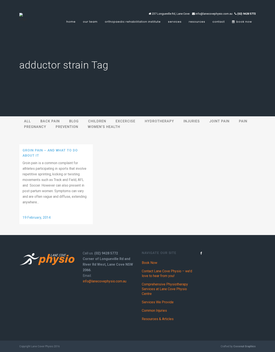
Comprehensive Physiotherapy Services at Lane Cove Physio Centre (165, 289)
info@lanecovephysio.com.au (104, 281)
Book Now (149, 263)
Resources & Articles (158, 319)
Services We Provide (158, 302)
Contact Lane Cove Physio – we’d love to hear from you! (167, 273)
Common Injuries (154, 310)
